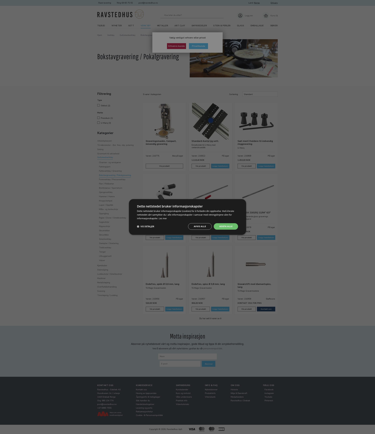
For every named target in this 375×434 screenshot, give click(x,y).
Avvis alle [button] (200, 226)
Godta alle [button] (225, 226)
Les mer (163, 218)
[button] (145, 226)
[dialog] (187, 217)
